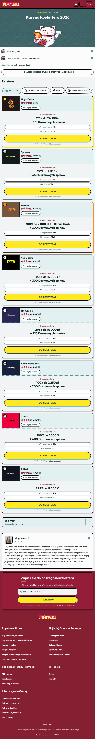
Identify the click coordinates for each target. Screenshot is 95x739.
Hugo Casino (28, 99)
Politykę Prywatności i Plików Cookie (67, 606)
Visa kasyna (7, 679)
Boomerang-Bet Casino (59, 654)
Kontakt (52, 679)
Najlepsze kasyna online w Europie (17, 640)
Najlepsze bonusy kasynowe (14, 659)
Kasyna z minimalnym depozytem (16, 654)
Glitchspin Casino (56, 635)
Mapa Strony (7, 717)
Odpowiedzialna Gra (11, 698)
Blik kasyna (7, 674)
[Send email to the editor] (92, 51)
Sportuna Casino (56, 649)
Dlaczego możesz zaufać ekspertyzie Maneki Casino (49, 72)
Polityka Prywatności (11, 703)
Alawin (25, 205)
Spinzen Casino (55, 645)
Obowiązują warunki (54, 144)
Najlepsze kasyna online (12, 635)
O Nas (51, 674)
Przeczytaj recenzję (30, 107)
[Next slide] (91, 91)
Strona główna (42, 12)
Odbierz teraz (47, 138)
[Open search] (76, 4)
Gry (50, 12)
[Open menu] (81, 4)
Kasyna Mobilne (9, 645)
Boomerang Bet (30, 363)
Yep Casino (27, 257)
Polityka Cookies (9, 708)
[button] (47, 522)
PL (87, 4)
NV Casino (27, 310)
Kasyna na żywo (9, 649)
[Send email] (89, 538)
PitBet (24, 469)
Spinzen (25, 152)
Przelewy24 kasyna (10, 683)
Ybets (24, 416)
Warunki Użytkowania (11, 712)
